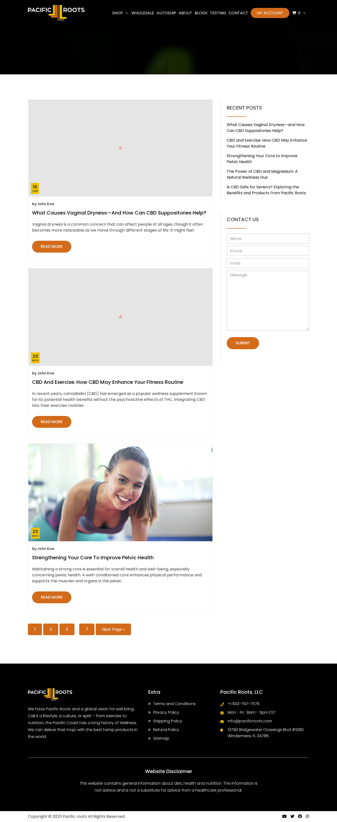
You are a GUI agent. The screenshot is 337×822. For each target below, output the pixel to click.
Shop (117, 13)
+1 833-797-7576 (244, 704)
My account (270, 13)
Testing (218, 13)
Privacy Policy (166, 712)
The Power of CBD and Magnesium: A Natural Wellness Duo (262, 174)
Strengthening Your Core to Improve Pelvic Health (93, 557)
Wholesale (142, 13)
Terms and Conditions (174, 704)
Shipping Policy (167, 721)
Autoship (166, 13)
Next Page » (113, 629)
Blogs (201, 13)
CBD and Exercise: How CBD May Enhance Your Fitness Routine (107, 382)
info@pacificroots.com (250, 721)
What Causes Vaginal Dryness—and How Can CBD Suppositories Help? (119, 212)
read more (52, 246)
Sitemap (161, 738)
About (185, 13)
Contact (238, 13)
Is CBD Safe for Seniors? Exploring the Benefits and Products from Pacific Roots (266, 190)
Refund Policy (166, 730)
